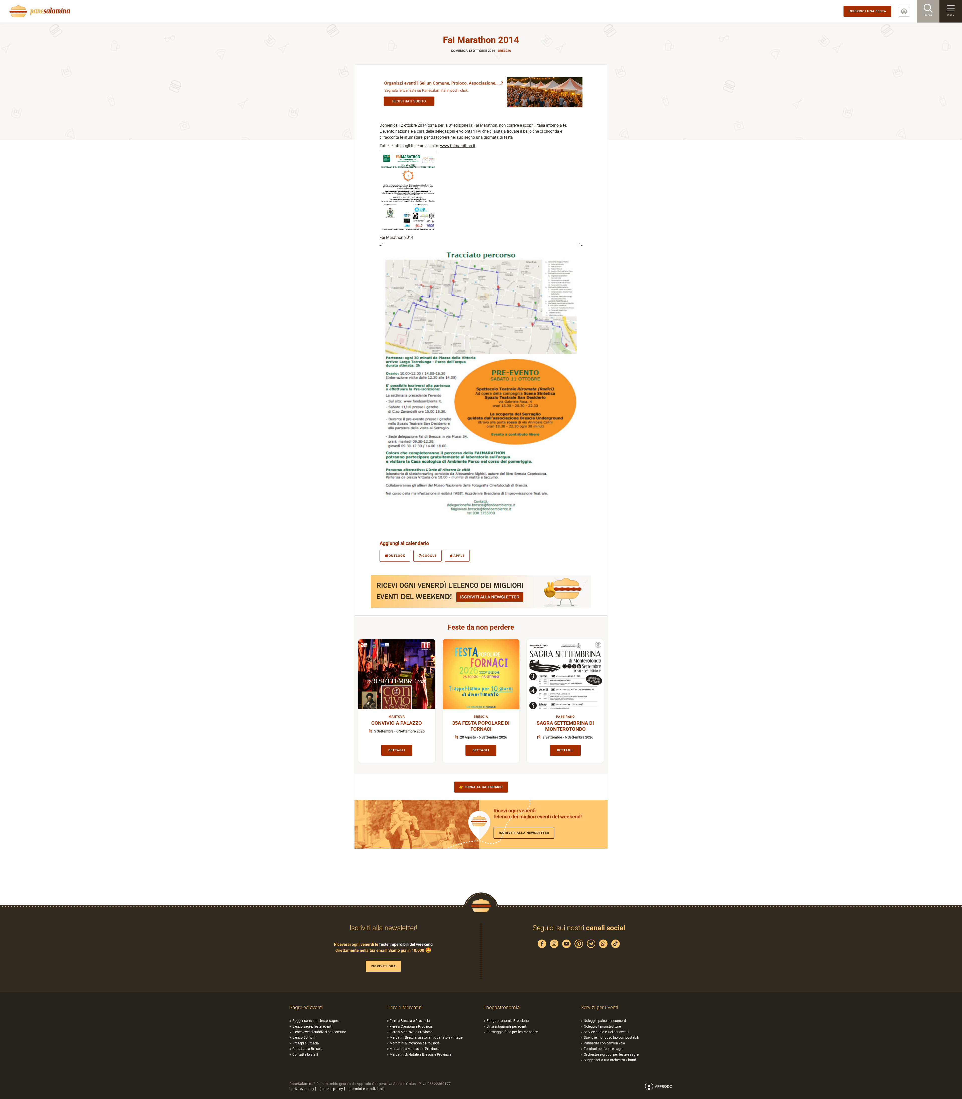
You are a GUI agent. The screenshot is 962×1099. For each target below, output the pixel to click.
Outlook (397, 556)
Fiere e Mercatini (405, 1007)
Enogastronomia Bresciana (508, 1021)
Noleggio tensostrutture (602, 1026)
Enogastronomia (502, 1007)
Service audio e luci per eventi (606, 1032)
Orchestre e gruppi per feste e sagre (611, 1054)
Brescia (504, 51)
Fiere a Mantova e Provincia (411, 1032)
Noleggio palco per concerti (605, 1021)
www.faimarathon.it (457, 145)
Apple (458, 556)
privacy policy (302, 1089)
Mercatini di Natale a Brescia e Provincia (420, 1054)
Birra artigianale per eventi (507, 1026)
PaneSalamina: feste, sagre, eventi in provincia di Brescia (39, 11)
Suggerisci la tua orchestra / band (610, 1060)
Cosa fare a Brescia (307, 1049)
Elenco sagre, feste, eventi (312, 1026)
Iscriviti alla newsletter (524, 833)
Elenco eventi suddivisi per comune (319, 1032)
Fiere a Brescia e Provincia (410, 1021)
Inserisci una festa (867, 11)
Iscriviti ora (383, 966)
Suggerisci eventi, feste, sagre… (316, 1021)
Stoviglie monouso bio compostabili (611, 1037)
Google (429, 556)
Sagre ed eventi (306, 1007)
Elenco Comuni (303, 1037)
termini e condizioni (366, 1089)
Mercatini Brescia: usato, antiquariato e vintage (426, 1037)
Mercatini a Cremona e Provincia (415, 1043)
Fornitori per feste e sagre (603, 1049)
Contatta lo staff (305, 1054)
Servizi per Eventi (599, 1007)
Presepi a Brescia (305, 1043)
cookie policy (332, 1089)
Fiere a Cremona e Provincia (411, 1026)
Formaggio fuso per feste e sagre (512, 1032)
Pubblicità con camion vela (604, 1043)
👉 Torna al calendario (481, 787)
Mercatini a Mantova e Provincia (414, 1049)
